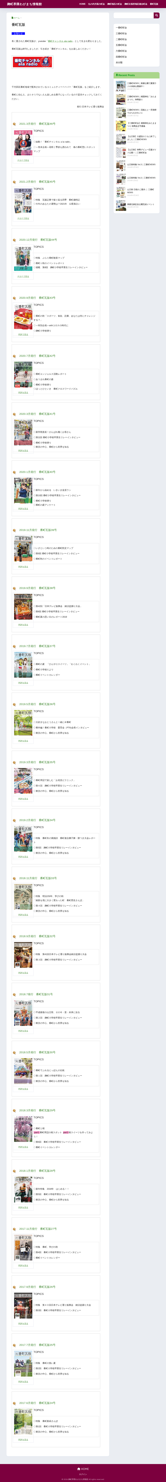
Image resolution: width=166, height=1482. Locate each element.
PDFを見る (23, 393)
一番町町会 (121, 27)
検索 (157, 15)
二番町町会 (121, 39)
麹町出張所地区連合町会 (136, 4)
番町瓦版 (154, 4)
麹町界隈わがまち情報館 (24, 4)
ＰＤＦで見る (23, 160)
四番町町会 (121, 57)
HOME (82, 4)
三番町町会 (121, 33)
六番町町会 (121, 51)
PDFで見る (23, 334)
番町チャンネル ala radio (60, 41)
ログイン (83, 1474)
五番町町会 (121, 45)
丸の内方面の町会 (96, 4)
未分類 (119, 62)
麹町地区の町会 (114, 4)
